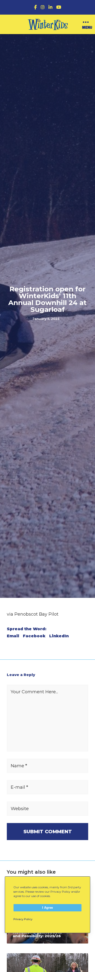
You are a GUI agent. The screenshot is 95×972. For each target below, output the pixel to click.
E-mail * (19, 787)
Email (13, 636)
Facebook (34, 636)
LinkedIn (59, 636)
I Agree (47, 907)
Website (20, 808)
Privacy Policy (22, 919)
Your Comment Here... (34, 691)
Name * (19, 765)
